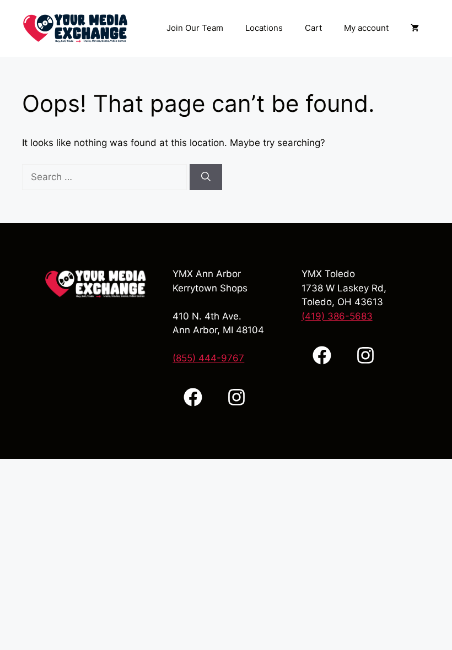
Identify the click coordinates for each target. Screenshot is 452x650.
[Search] (206, 177)
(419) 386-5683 (337, 316)
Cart (313, 28)
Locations (264, 28)
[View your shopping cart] (415, 28)
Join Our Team (194, 28)
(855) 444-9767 (208, 358)
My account (366, 28)
